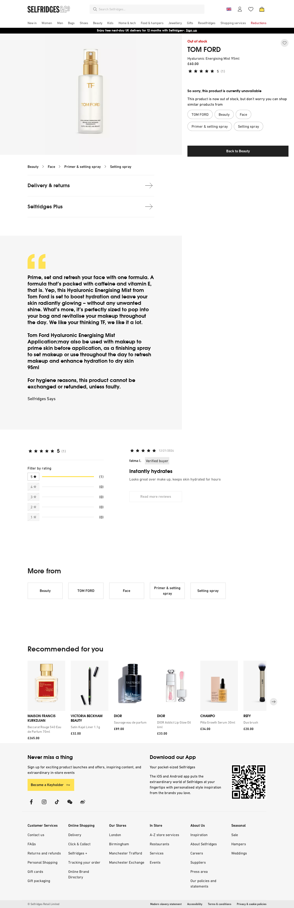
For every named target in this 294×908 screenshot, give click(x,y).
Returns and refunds (44, 853)
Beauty (33, 166)
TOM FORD (204, 49)
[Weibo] (82, 804)
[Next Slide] (273, 701)
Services (157, 853)
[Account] (239, 9)
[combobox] (151, 9)
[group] (147, 702)
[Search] (95, 9)
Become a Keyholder (47, 785)
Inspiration (199, 835)
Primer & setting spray (82, 166)
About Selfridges (203, 844)
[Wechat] (70, 804)
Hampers (238, 844)
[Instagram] (44, 804)
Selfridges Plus (45, 206)
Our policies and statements (203, 883)
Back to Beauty (238, 151)
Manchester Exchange (126, 862)
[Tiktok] (57, 804)
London (115, 835)
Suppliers (198, 862)
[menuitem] (32, 23)
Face (51, 166)
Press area (199, 871)
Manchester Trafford (125, 853)
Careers (196, 853)
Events (155, 862)
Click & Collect (79, 844)
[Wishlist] (250, 9)
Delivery (74, 835)
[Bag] (261, 9)
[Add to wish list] (284, 43)
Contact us (36, 835)
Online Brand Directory (78, 874)
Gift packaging (39, 881)
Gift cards (35, 871)
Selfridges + (77, 853)
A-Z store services (164, 835)
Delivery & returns (49, 185)
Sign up (191, 30)
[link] (45, 729)
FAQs (32, 844)
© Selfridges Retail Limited (43, 904)
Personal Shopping (42, 862)
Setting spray (120, 166)
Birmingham (119, 844)
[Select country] (228, 9)
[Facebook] (31, 804)
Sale (234, 835)
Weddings (239, 853)
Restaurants (159, 844)
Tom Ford (38, 296)
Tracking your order (84, 862)
